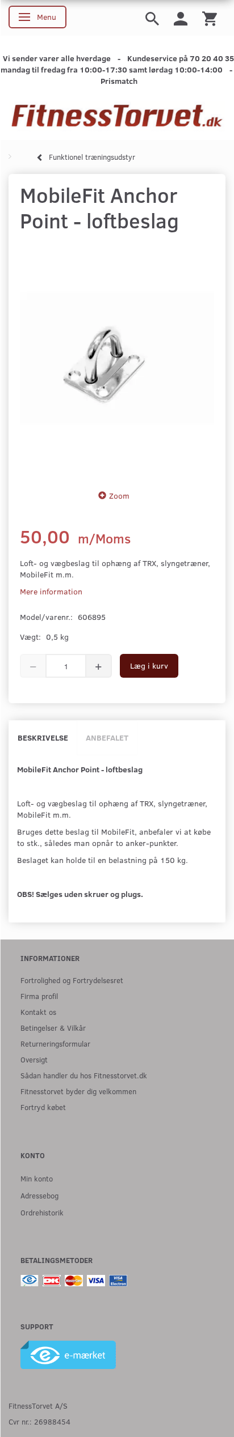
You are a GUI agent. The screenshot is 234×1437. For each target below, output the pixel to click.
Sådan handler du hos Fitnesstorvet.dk (83, 1075)
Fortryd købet (43, 1107)
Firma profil (39, 996)
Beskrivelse (43, 737)
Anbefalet (107, 737)
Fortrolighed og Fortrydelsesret (71, 980)
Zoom (119, 495)
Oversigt (34, 1059)
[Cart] (209, 18)
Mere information (51, 591)
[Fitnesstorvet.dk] (117, 116)
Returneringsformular (55, 1043)
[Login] (180, 18)
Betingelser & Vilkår (53, 1027)
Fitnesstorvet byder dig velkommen (78, 1091)
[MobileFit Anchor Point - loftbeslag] (117, 358)
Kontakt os (38, 1012)
